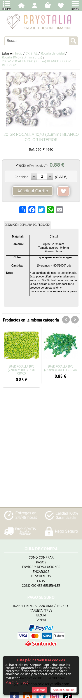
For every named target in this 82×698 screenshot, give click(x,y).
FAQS (41, 581)
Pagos (41, 562)
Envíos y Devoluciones (41, 567)
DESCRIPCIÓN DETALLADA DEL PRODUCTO (27, 225)
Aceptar (39, 689)
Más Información (17, 682)
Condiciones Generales (41, 585)
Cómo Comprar (41, 557)
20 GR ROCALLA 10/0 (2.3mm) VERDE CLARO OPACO (21, 369)
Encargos (41, 571)
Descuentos (41, 576)
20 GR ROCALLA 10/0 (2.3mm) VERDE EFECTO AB (60, 368)
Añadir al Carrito (32, 191)
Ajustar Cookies (63, 689)
